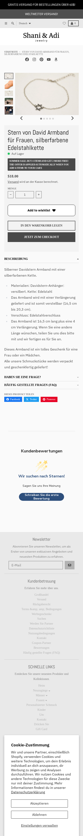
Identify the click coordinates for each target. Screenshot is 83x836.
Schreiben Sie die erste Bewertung (42, 497)
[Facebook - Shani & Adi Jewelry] (27, 59)
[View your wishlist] (64, 23)
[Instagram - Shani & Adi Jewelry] (34, 59)
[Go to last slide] (21, 118)
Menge (12, 188)
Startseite (11, 52)
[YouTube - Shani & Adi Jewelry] (49, 59)
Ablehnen (39, 814)
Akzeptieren (39, 803)
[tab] (41, 119)
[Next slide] (72, 118)
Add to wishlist (38, 210)
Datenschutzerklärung (28, 792)
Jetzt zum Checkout (41, 237)
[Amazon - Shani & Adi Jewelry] (56, 59)
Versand (13, 182)
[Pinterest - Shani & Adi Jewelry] (41, 59)
